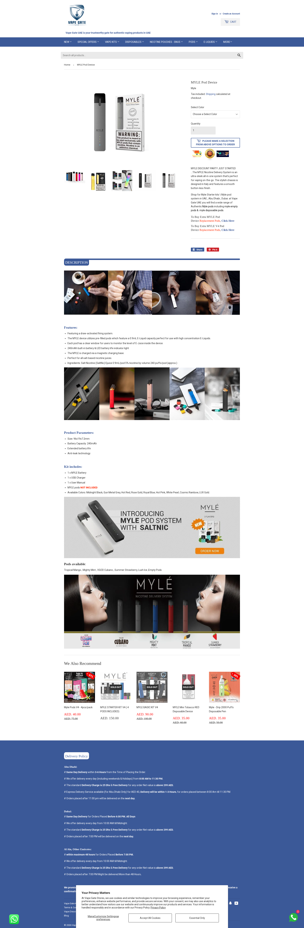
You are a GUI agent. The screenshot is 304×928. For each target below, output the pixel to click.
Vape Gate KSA (72, 903)
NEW (67, 42)
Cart (233, 21)
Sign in (214, 14)
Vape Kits (111, 42)
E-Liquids (209, 42)
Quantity (195, 123)
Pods (192, 42)
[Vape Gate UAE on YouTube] (236, 903)
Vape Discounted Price (75, 911)
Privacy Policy (158, 907)
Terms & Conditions (74, 907)
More (226, 42)
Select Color (197, 107)
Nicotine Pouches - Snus (165, 42)
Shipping (211, 94)
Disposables (133, 42)
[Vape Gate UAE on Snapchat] (230, 903)
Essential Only (197, 918)
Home (67, 64)
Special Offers (87, 42)
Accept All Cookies (150, 918)
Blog (66, 915)
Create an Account (231, 14)
